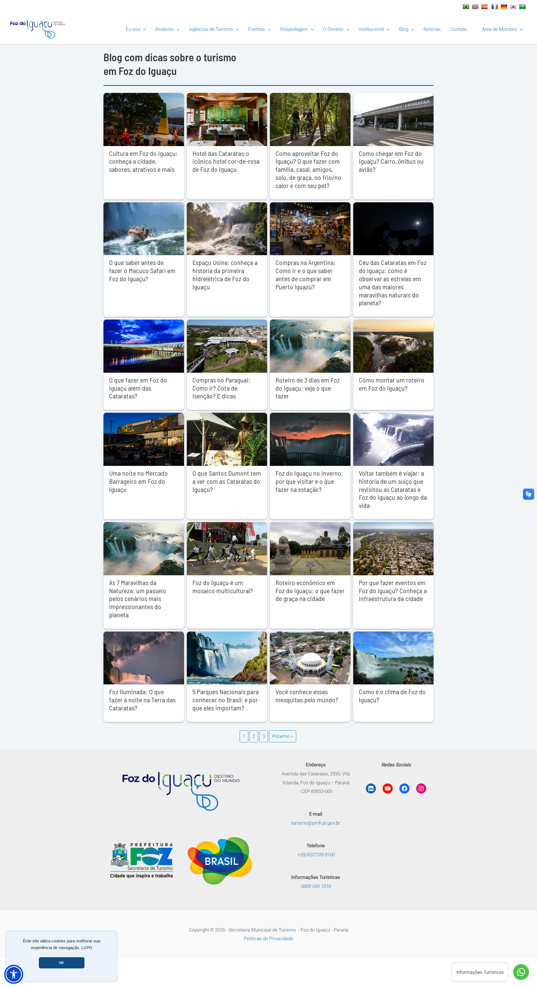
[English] (476, 7)
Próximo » (282, 736)
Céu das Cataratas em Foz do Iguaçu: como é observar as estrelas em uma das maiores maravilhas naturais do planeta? (393, 282)
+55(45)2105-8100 (316, 854)
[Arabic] (523, 7)
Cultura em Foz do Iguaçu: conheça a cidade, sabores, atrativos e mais (143, 161)
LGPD (86, 947)
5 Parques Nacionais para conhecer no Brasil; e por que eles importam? (225, 699)
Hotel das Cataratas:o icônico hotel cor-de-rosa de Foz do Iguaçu (226, 161)
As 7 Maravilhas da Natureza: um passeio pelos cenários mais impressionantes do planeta (137, 598)
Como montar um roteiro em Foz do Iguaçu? (391, 384)
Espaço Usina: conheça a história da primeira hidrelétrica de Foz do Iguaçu (225, 274)
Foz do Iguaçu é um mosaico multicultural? (222, 586)
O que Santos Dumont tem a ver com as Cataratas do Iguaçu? (226, 481)
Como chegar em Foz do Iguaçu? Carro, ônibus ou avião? (391, 161)
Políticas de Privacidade (268, 938)
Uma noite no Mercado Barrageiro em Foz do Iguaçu (138, 481)
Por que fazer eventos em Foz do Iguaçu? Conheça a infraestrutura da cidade (393, 590)
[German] (505, 7)
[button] (143, 29)
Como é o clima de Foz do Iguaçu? (392, 695)
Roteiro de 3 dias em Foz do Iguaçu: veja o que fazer (307, 388)
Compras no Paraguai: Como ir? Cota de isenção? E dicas (221, 388)
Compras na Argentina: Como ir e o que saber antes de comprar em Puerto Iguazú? (305, 274)
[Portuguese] (467, 7)
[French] (495, 7)
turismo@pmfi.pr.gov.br (315, 823)
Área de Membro (499, 29)
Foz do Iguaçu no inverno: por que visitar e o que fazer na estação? (309, 481)
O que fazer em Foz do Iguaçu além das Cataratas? (138, 388)
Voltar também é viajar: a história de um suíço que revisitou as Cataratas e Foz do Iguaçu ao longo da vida (393, 489)
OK (61, 963)
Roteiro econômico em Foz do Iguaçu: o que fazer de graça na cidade (310, 590)
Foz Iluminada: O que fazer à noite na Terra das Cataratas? (142, 699)
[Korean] (514, 7)
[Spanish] (485, 7)
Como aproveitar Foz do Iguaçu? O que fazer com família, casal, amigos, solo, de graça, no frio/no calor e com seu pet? (308, 169)
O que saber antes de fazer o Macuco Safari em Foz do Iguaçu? (142, 270)
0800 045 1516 (316, 886)
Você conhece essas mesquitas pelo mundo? (306, 695)
